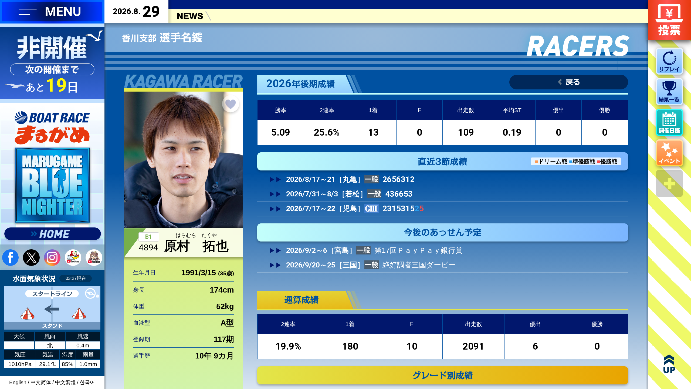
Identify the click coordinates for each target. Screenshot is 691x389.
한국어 (87, 382)
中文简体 (41, 382)
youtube (73, 257)
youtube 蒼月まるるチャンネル (94, 257)
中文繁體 (65, 382)
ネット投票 (669, 20)
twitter (31, 257)
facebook (10, 257)
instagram (52, 257)
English (17, 382)
